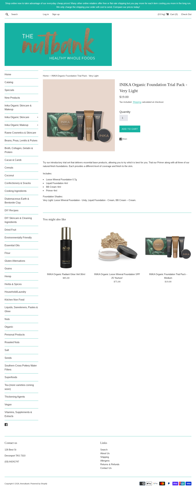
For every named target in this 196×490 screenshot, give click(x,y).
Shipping (137, 102)
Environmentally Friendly (18, 237)
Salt (7, 350)
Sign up (56, 14)
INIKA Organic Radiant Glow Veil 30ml (66, 274)
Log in (46, 14)
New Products (12, 97)
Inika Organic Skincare (21, 117)
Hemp (8, 276)
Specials (9, 90)
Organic (9, 326)
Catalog (9, 82)
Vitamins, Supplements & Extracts (18, 414)
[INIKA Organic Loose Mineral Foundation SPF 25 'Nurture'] (117, 247)
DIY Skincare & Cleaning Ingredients (18, 220)
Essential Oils (12, 245)
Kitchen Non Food (14, 299)
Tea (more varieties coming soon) (19, 387)
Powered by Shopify (38, 484)
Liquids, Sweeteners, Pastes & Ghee (21, 309)
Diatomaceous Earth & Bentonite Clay (17, 200)
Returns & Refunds (109, 464)
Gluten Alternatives (15, 261)
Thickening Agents (15, 396)
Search (103, 449)
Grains (8, 268)
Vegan (8, 404)
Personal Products (15, 334)
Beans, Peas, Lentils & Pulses (21, 140)
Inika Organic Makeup (21, 125)
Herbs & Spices (13, 284)
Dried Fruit (10, 229)
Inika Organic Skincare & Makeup (18, 107)
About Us (105, 453)
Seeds (8, 358)
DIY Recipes (11, 210)
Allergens (105, 460)
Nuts (7, 319)
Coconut (9, 175)
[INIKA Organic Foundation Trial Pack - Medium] (168, 247)
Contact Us (106, 468)
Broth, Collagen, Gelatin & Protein (19, 150)
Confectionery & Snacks (18, 183)
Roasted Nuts (12, 342)
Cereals (9, 167)
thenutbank (25, 484)
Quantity (124, 111)
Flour (7, 253)
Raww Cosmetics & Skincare (20, 132)
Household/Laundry (15, 292)
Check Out (186, 14)
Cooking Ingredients (15, 191)
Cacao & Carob (13, 160)
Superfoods (11, 377)
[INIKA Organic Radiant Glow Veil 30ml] (66, 247)
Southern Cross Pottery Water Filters (21, 367)
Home (8, 74)
